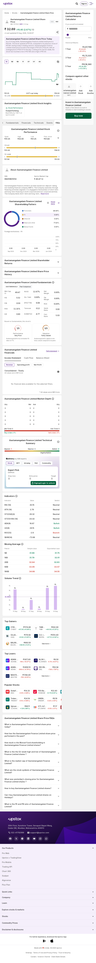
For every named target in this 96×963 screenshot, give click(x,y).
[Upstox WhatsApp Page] (46, 838)
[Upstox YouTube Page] (34, 838)
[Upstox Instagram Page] (40, 838)
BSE (57, 21)
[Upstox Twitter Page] (16, 838)
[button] (32, 139)
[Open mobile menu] (91, 4)
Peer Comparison (25, 286)
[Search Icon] (78, 4)
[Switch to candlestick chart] (58, 61)
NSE (52, 21)
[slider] (68, 35)
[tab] (12, 123)
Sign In (84, 4)
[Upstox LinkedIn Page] (28, 838)
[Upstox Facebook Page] (10, 838)
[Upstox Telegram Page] (22, 838)
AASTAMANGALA (12, 286)
